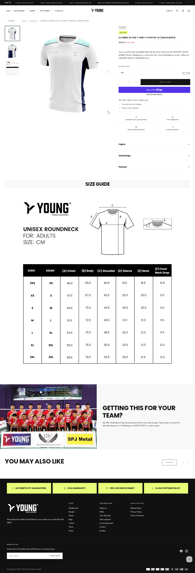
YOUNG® (122, 27)
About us (103, 508)
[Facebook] (181, 551)
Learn (32, 11)
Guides (102, 530)
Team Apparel (105, 519)
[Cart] (189, 11)
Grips (71, 530)
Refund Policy (136, 508)
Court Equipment (106, 523)
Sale (8, 11)
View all (170, 462)
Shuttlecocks (73, 508)
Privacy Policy (136, 511)
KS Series (33, 21)
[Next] (188, 462)
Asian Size (124, 66)
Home (24, 21)
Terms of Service (137, 515)
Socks (71, 526)
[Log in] (183, 11)
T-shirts (71, 523)
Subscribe (55, 556)
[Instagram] (186, 551)
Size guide (186, 73)
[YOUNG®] (23, 508)
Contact (59, 11)
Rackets (72, 511)
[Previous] (183, 462)
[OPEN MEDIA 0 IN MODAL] (108, 112)
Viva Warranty (105, 515)
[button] (8, 2)
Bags (71, 519)
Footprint (45, 11)
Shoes (71, 515)
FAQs (102, 511)
